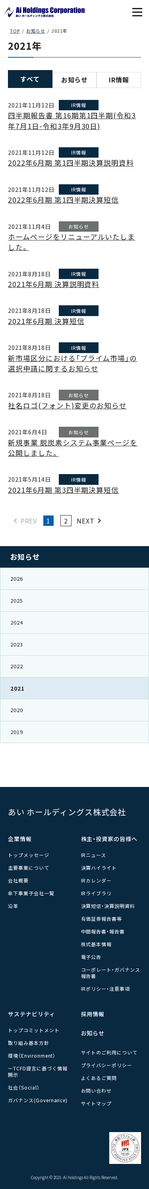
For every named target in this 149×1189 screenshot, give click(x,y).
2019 (16, 732)
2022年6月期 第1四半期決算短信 (63, 200)
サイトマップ (96, 1103)
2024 (16, 622)
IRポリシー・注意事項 (105, 988)
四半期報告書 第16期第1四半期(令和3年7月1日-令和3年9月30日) (72, 120)
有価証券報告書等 (101, 918)
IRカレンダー (96, 880)
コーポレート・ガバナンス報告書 (111, 972)
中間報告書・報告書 (103, 931)
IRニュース (93, 854)
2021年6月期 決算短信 (46, 321)
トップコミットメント (34, 1030)
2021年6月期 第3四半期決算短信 (63, 490)
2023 (16, 644)
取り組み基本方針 (28, 1042)
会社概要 (18, 880)
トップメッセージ (28, 854)
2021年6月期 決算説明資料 (53, 284)
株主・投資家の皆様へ (109, 839)
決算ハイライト (99, 867)
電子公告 (91, 956)
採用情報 (93, 1014)
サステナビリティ (31, 1014)
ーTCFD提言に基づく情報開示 (37, 1071)
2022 (16, 666)
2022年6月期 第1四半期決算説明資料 (71, 163)
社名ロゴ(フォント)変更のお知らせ (67, 405)
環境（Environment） (32, 1055)
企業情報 (20, 839)
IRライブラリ (96, 893)
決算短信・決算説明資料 (108, 905)
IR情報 (119, 79)
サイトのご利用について (109, 1052)
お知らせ (74, 79)
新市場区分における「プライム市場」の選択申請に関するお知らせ (72, 363)
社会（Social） (24, 1087)
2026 (16, 578)
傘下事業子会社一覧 (31, 893)
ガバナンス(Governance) (38, 1100)
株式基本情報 (96, 944)
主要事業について (28, 867)
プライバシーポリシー (107, 1065)
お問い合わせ (96, 1090)
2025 (16, 600)
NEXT (86, 520)
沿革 (13, 905)
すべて (30, 79)
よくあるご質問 (99, 1077)
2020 (16, 710)
